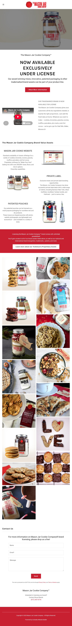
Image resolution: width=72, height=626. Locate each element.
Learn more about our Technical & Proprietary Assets (36, 247)
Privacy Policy (42, 582)
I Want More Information (37, 90)
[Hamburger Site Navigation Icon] (5, 4)
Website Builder (42, 619)
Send (36, 576)
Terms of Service (52, 582)
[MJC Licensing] (36, 4)
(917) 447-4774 (36, 600)
